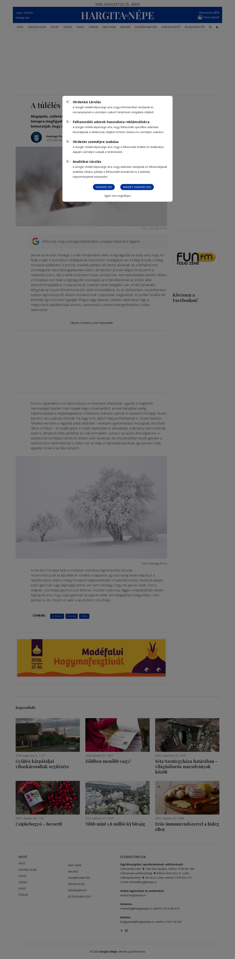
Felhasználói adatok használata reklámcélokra (111, 122)
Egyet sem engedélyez (117, 195)
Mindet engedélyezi (137, 187)
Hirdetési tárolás (87, 102)
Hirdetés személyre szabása (96, 141)
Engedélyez (104, 187)
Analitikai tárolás (87, 161)
